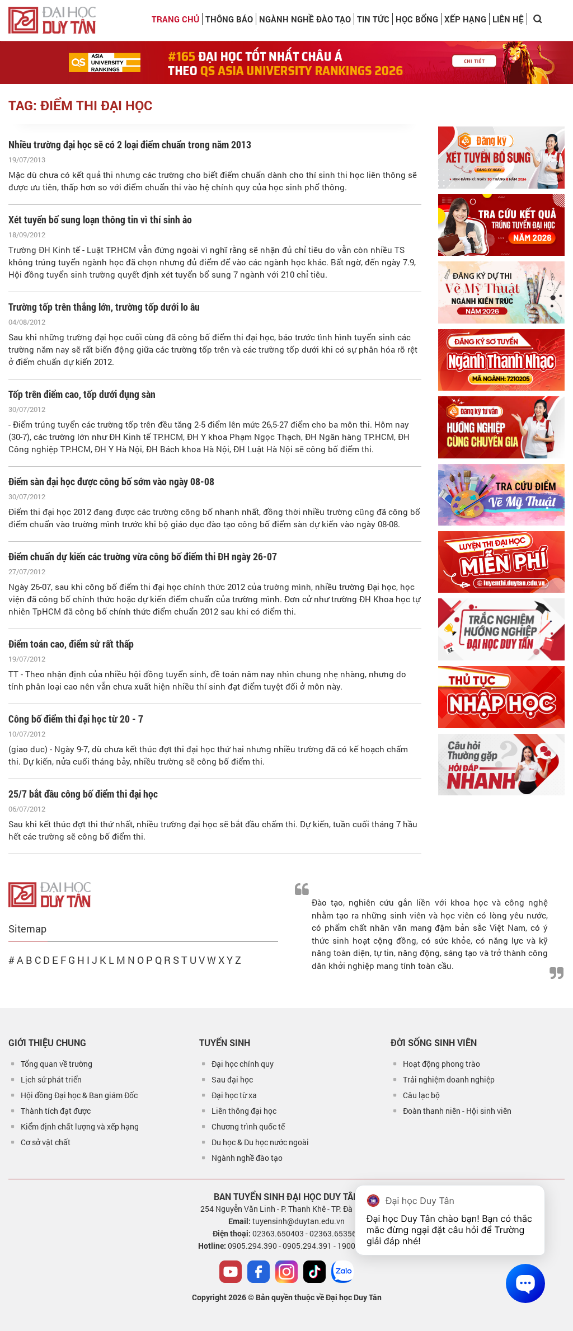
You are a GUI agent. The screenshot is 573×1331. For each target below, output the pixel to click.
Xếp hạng (465, 19)
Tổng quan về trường (56, 1063)
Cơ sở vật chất (46, 1142)
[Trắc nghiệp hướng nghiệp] (501, 629)
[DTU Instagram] (286, 1271)
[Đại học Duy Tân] (49, 893)
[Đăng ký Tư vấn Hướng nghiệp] (501, 427)
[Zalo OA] (342, 1271)
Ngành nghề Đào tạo (305, 19)
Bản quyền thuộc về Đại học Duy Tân (319, 1297)
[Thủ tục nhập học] (501, 697)
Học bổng (417, 19)
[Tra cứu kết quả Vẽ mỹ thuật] (501, 495)
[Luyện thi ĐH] (501, 562)
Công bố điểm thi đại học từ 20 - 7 (75, 718)
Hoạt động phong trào (441, 1063)
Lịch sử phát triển (51, 1079)
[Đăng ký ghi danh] (501, 157)
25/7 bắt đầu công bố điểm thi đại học (83, 793)
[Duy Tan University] (52, 20)
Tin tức (373, 19)
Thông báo (229, 19)
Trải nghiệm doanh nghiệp (449, 1079)
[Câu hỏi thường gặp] (501, 765)
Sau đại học (232, 1079)
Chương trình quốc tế (248, 1126)
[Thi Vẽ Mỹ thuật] (501, 292)
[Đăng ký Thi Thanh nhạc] (501, 360)
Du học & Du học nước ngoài (260, 1142)
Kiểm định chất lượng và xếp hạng (80, 1126)
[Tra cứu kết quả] (501, 225)
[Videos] (230, 1271)
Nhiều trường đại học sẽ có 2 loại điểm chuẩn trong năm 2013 (129, 144)
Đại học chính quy (243, 1063)
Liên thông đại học (244, 1110)
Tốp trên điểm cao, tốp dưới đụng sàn (82, 394)
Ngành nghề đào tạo (247, 1157)
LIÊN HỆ (508, 19)
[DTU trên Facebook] (258, 1271)
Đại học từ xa (234, 1095)
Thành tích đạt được (56, 1110)
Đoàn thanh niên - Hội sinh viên (457, 1110)
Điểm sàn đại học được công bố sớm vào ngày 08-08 (111, 481)
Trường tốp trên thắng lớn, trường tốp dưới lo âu (104, 306)
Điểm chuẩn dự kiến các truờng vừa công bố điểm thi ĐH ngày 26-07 (142, 556)
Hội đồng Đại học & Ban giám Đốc (79, 1095)
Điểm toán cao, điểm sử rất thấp (71, 643)
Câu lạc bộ (421, 1095)
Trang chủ (175, 19)
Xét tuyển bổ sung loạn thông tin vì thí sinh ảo (100, 219)
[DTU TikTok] (314, 1271)
